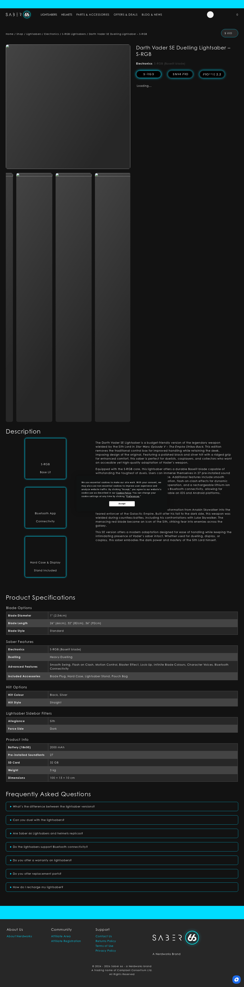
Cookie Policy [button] (123, 493)
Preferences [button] (132, 496)
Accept (122, 504)
